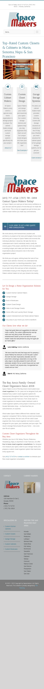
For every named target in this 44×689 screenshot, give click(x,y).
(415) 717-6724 (10, 457)
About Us (8, 148)
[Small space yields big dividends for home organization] (32, 487)
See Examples (22, 150)
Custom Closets (10, 534)
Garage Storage (10, 539)
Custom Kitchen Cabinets (10, 527)
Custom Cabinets (10, 544)
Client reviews (36, 158)
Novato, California (24, 6)
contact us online (23, 457)
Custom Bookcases (11, 549)
